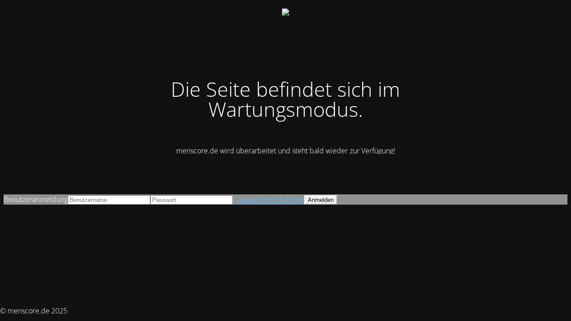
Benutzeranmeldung (36, 199)
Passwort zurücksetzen (268, 199)
